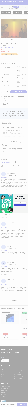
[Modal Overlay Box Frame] (14, 203)
